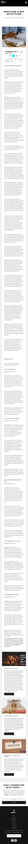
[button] (26, 3)
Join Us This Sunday (14, 835)
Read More (9, 693)
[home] (3, 2)
